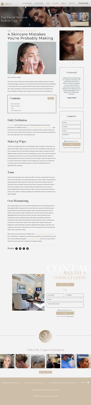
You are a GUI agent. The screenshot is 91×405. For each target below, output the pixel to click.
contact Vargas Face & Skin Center (44, 234)
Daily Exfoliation (15, 103)
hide (50, 98)
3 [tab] (74, 102)
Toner (12, 108)
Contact (72, 3)
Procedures (27, 3)
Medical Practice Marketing (41, 390)
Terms (78, 147)
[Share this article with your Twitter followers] (20, 248)
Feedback (55, 396)
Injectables (39, 3)
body (71, 58)
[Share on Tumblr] (24, 248)
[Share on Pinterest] (27, 248)
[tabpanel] (71, 45)
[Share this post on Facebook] (16, 248)
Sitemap (48, 396)
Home (9, 30)
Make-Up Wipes (15, 106)
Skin (47, 3)
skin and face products (33, 238)
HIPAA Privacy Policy (39, 396)
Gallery (55, 3)
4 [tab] (75, 62)
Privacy (75, 147)
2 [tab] (70, 62)
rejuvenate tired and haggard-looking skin (39, 127)
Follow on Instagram (46, 372)
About (63, 3)
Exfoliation (11, 125)
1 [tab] (67, 62)
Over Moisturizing (15, 110)
